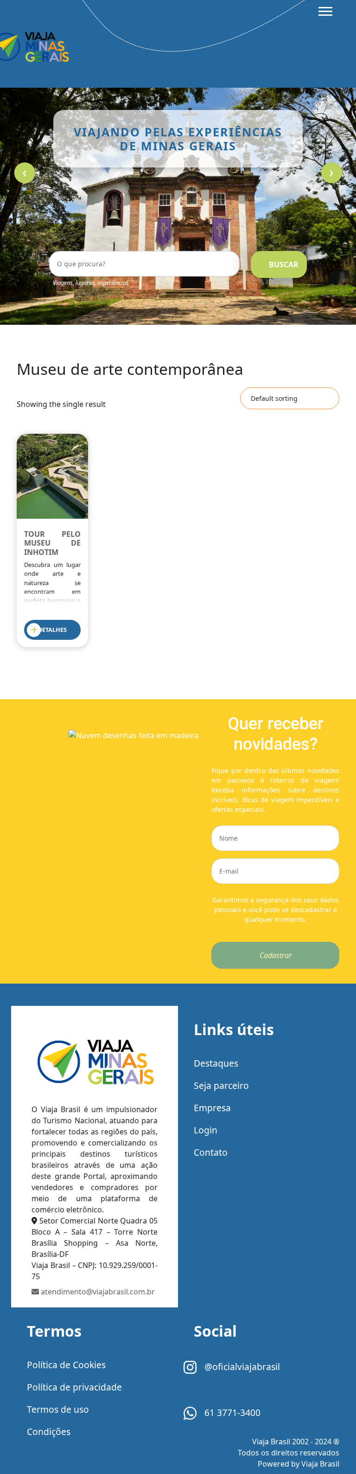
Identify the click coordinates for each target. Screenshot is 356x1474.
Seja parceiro (221, 1085)
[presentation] (24, 172)
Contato (211, 1152)
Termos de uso (58, 1409)
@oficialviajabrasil (241, 1366)
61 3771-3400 (231, 1412)
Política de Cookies (66, 1364)
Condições (48, 1431)
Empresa (212, 1107)
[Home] (95, 1061)
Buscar (284, 264)
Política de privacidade (74, 1387)
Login (205, 1130)
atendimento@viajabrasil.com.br (97, 1292)
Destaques (216, 1063)
